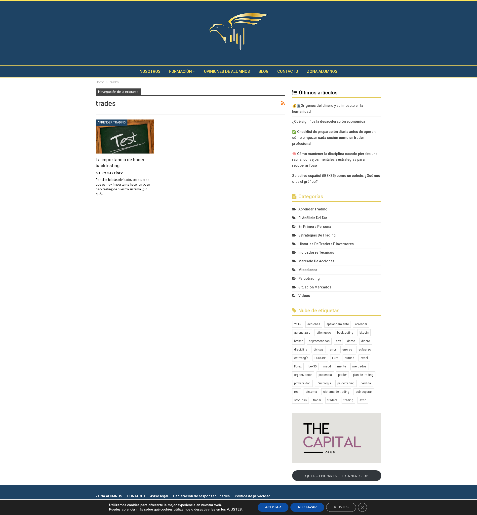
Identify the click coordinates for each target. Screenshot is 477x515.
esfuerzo (364, 349)
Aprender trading (111, 122)
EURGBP (320, 358)
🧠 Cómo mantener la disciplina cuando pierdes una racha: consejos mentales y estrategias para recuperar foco (334, 160)
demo (351, 341)
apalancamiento (337, 324)
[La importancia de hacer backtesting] (125, 136)
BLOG (264, 71)
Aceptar (273, 507)
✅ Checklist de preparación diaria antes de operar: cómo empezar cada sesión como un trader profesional (334, 138)
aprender (361, 324)
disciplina (300, 349)
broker (298, 341)
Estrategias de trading (317, 235)
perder (342, 375)
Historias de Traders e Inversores (326, 244)
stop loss (300, 400)
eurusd (349, 358)
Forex (298, 366)
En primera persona (314, 227)
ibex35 (312, 366)
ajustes (234, 509)
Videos (304, 296)
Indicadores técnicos (316, 252)
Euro (335, 358)
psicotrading (346, 383)
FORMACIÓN (180, 71)
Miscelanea (307, 270)
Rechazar (307, 507)
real (296, 392)
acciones (313, 324)
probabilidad (302, 383)
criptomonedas (319, 341)
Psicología (324, 383)
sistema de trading (336, 392)
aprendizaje (302, 332)
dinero (365, 341)
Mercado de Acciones (316, 261)
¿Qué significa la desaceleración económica (328, 121)
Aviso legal (159, 496)
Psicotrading (309, 278)
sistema (311, 392)
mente (341, 366)
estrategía (301, 358)
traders (332, 400)
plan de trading (363, 375)
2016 (297, 324)
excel (364, 358)
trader (317, 400)
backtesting (345, 332)
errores (347, 349)
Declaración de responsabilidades (201, 496)
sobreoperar (364, 392)
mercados (359, 366)
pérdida (366, 383)
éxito (362, 400)
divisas (318, 349)
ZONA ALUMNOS (322, 71)
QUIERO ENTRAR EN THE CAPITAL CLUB (336, 476)
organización (303, 375)
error (333, 349)
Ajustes (341, 507)
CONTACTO (287, 71)
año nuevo (324, 332)
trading (348, 400)
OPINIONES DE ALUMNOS (227, 71)
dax (338, 341)
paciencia (325, 375)
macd (327, 366)
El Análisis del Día (312, 218)
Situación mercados (314, 287)
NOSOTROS (150, 71)
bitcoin (364, 332)
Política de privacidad (253, 496)
